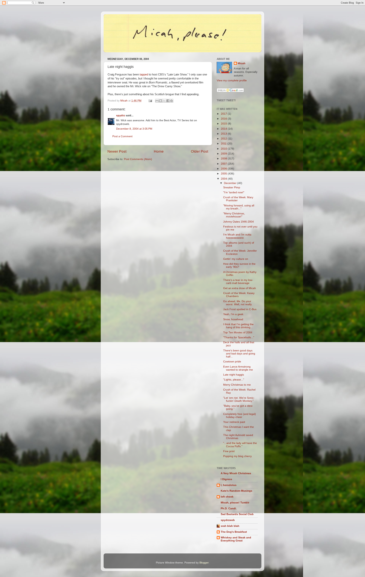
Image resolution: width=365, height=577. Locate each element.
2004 (224, 178)
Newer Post (116, 151)
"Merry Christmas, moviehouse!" (234, 215)
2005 (224, 173)
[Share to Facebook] (168, 101)
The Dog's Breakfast (234, 531)
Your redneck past (234, 422)
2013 (224, 133)
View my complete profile (232, 80)
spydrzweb (228, 520)
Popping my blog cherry (237, 456)
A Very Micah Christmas (236, 473)
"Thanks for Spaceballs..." (238, 337)
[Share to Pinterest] (171, 101)
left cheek (227, 496)
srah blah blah (230, 526)
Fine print (229, 451)
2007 (224, 163)
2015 (224, 123)
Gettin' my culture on (235, 259)
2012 (224, 138)
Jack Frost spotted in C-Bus (239, 309)
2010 (224, 148)
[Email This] (157, 101)
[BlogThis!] (161, 101)
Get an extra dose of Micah (239, 288)
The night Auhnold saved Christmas (238, 437)
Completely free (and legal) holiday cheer (239, 415)
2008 (224, 158)
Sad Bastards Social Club (237, 514)
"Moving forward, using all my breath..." (238, 207)
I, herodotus (228, 485)
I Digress (226, 479)
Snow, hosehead (233, 319)
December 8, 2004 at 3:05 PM (134, 128)
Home (159, 151)
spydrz (120, 115)
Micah (241, 63)
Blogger (204, 562)
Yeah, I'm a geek (233, 314)
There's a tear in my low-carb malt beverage (238, 282)
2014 (224, 128)
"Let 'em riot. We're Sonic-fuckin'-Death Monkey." (239, 399)
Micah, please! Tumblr (235, 502)
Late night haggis (233, 374)
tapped (144, 74)
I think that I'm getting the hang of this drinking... (238, 326)
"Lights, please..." (233, 379)
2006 (224, 168)
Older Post (199, 151)
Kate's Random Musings (236, 490)
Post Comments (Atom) (138, 159)
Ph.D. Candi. (229, 508)
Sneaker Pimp (231, 187)
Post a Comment (122, 136)
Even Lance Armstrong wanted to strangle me (238, 368)
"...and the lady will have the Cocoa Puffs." (240, 445)
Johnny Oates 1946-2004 (238, 221)
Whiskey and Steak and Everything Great (236, 539)
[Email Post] (150, 100)
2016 (224, 118)
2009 (224, 153)
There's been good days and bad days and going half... (239, 353)
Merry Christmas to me (237, 384)
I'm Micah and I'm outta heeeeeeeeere (237, 236)
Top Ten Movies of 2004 (237, 332)
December (230, 183)
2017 (224, 113)
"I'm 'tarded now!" (233, 192)
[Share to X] (164, 101)
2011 (224, 143)
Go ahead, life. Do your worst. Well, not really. (237, 303)
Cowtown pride (232, 361)
